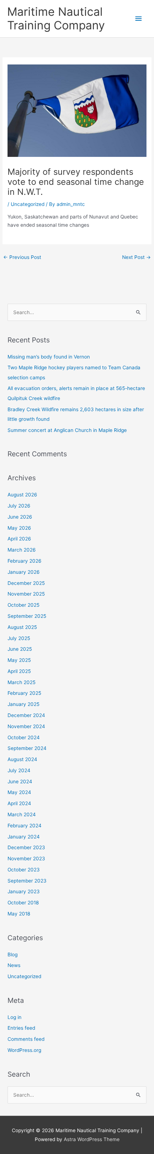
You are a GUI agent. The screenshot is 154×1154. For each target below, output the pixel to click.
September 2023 (27, 881)
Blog (13, 954)
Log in (14, 1017)
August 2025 (22, 627)
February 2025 (24, 693)
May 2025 (19, 660)
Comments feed (26, 1039)
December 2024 (26, 715)
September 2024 (27, 748)
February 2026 (25, 561)
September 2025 (27, 616)
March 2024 (22, 814)
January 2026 (24, 572)
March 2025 (21, 682)
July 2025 (19, 638)
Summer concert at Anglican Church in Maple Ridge (67, 430)
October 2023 (24, 869)
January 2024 (24, 837)
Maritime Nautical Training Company (56, 18)
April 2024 (19, 803)
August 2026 (22, 494)
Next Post (136, 257)
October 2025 (23, 605)
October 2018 (23, 902)
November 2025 (26, 594)
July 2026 (19, 506)
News (14, 965)
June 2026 (20, 517)
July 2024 (19, 770)
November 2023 (26, 858)
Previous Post (22, 257)
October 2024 (24, 737)
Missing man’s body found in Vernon (49, 357)
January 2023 (24, 891)
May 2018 (19, 914)
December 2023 (26, 847)
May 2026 (19, 528)
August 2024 (22, 759)
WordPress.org (24, 1050)
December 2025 (26, 583)
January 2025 (23, 704)
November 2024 (26, 726)
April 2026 (19, 539)
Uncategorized (27, 204)
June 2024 (20, 781)
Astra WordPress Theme (92, 1139)
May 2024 (19, 792)
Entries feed (21, 1028)
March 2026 (22, 550)
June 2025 (20, 649)
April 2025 (19, 671)
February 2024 (25, 825)
